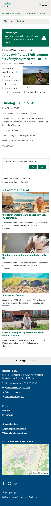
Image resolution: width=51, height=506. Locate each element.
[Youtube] (16, 483)
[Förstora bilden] (36, 85)
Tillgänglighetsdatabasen (14, 428)
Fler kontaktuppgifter (14, 396)
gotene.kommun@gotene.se (17, 387)
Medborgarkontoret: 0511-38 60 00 (21, 383)
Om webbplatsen (10, 424)
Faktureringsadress (13, 392)
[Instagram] (10, 483)
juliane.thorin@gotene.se (24, 135)
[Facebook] (4, 483)
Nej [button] (42, 167)
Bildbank (6, 410)
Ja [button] (33, 167)
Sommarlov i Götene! (13, 295)
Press (5, 406)
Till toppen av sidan (27, 361)
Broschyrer (7, 415)
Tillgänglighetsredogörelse (15, 433)
